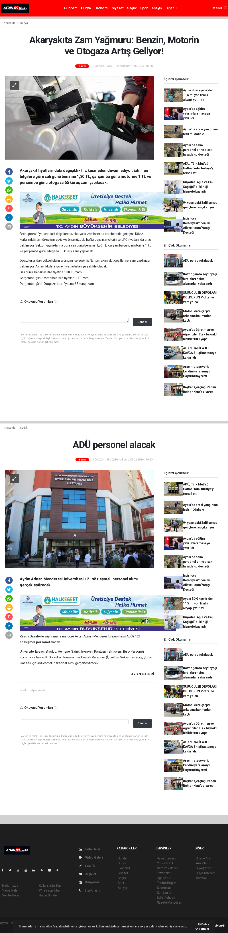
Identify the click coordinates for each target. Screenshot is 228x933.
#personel (38, 690)
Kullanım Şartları (50, 885)
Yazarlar (90, 865)
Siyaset (118, 8)
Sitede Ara (203, 858)
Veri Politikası (11, 895)
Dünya (86, 8)
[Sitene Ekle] (59, 870)
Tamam (203, 928)
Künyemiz (92, 882)
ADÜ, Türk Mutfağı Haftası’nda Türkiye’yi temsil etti (198, 168)
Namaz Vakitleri (168, 868)
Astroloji (201, 878)
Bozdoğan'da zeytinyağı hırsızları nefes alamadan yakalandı (200, 278)
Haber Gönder (48, 895)
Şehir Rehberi (166, 897)
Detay (205, 924)
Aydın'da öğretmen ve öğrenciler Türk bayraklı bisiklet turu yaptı (200, 334)
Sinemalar (164, 888)
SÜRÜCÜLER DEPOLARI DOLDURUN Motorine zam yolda (200, 297)
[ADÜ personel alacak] (79, 518)
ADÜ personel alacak (198, 260)
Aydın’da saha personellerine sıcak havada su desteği (197, 149)
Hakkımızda (10, 885)
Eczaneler (164, 873)
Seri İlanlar (164, 892)
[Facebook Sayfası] (4, 870)
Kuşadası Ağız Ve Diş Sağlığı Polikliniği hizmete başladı (198, 186)
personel (43, 642)
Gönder (142, 322)
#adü (24, 690)
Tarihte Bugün (166, 883)
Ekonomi (101, 8)
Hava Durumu (166, 858)
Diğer (170, 8)
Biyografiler (204, 868)
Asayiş (156, 8)
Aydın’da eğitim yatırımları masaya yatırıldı (196, 113)
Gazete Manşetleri (169, 902)
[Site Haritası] (51, 870)
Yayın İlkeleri (10, 890)
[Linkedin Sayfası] (35, 870)
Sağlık (132, 8)
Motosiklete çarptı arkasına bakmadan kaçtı (197, 315)
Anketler (202, 863)
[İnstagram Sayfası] (20, 870)
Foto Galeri (93, 849)
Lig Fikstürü (164, 878)
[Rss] (43, 870)
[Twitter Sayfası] (11, 870)
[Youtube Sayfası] (27, 870)
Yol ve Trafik (165, 863)
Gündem (70, 8)
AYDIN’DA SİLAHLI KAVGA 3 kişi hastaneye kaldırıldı (199, 352)
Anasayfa (10, 23)
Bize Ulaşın (92, 890)
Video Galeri (93, 857)
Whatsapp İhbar (50, 890)
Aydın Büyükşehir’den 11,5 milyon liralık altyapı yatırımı (198, 94)
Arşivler (90, 874)
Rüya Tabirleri (205, 873)
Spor (144, 8)
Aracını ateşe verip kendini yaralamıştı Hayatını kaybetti (196, 371)
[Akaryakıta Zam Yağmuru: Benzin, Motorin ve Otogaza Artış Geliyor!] (79, 117)
